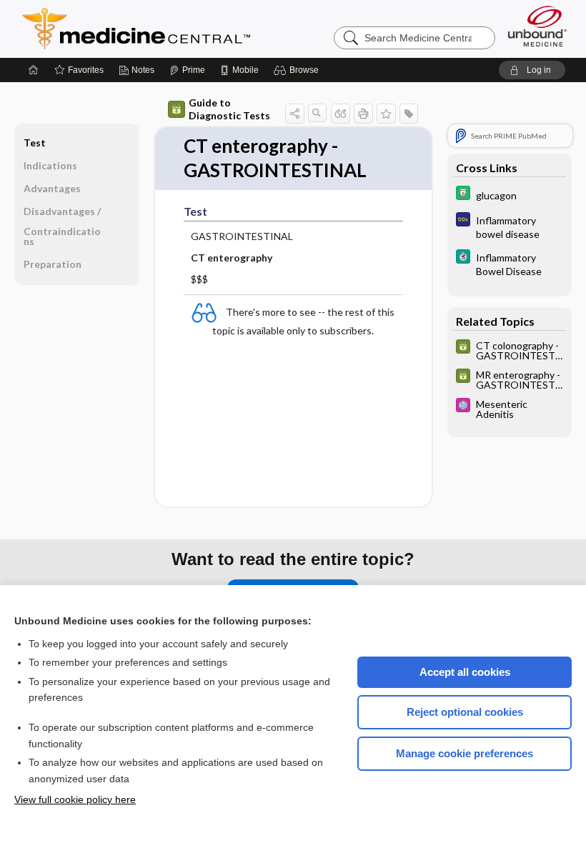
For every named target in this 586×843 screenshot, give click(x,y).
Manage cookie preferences (464, 753)
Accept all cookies (464, 672)
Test (35, 142)
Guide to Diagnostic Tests (229, 108)
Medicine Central (199, 28)
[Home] (34, 70)
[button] (298, 70)
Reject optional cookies (465, 712)
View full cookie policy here (75, 799)
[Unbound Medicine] (537, 26)
